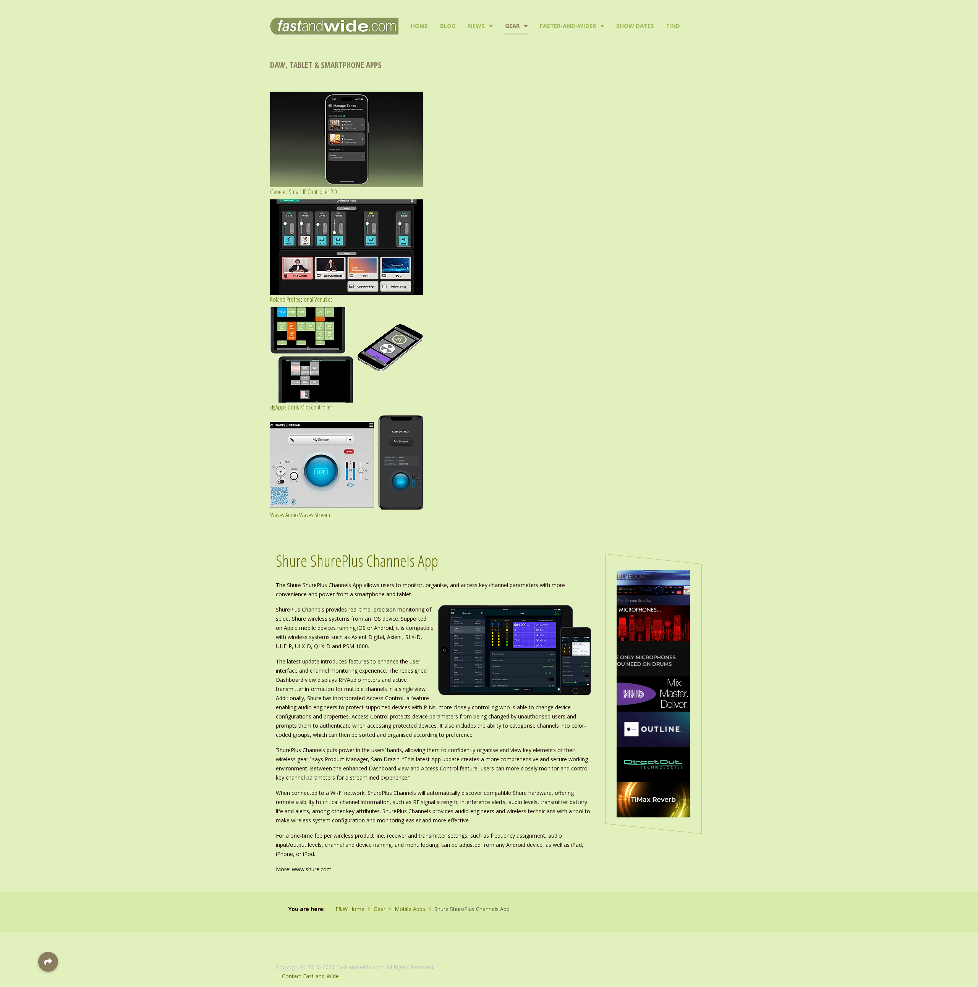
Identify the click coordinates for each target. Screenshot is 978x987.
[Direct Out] (653, 763)
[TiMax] (653, 799)
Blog (448, 25)
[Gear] (525, 26)
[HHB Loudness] (653, 693)
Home (419, 25)
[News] (490, 26)
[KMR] (653, 622)
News (476, 25)
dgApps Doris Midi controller (301, 407)
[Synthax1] (653, 658)
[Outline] (653, 728)
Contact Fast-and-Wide (310, 976)
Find (673, 25)
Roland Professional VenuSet (301, 299)
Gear (512, 25)
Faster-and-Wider (568, 25)
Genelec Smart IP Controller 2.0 (303, 191)
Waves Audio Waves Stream (300, 514)
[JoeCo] (653, 587)
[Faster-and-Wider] (601, 26)
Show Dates (635, 25)
